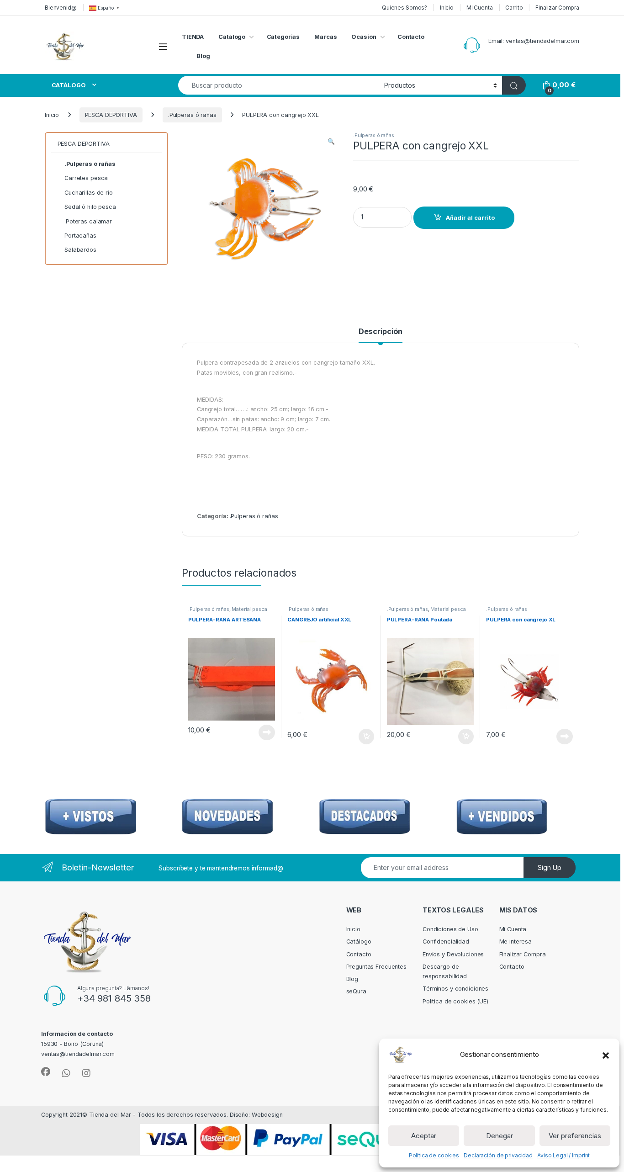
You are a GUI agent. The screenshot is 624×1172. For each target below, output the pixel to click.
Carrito (514, 7)
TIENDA (193, 36)
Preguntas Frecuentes (376, 966)
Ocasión (363, 36)
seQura (356, 991)
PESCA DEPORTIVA (111, 114)
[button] (605, 1054)
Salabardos (80, 249)
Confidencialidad (446, 941)
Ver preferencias (575, 1135)
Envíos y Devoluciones (453, 954)
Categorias (283, 36)
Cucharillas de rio (88, 192)
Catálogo (231, 36)
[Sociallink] (45, 1072)
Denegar (499, 1135)
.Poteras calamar (88, 221)
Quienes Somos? (404, 7)
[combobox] (278, 85)
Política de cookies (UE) (455, 1001)
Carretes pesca (86, 178)
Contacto (410, 36)
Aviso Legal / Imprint (563, 1155)
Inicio (447, 7)
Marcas (325, 36)
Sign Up (549, 867)
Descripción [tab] (381, 332)
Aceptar (423, 1135)
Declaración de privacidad (498, 1155)
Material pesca (249, 609)
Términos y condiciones (455, 988)
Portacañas (80, 235)
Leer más (267, 732)
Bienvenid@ (61, 7)
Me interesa (515, 941)
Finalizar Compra (557, 7)
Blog (203, 56)
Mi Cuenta (479, 7)
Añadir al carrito (470, 217)
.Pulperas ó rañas (192, 114)
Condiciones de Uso (450, 929)
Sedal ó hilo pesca (90, 206)
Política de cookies (434, 1155)
